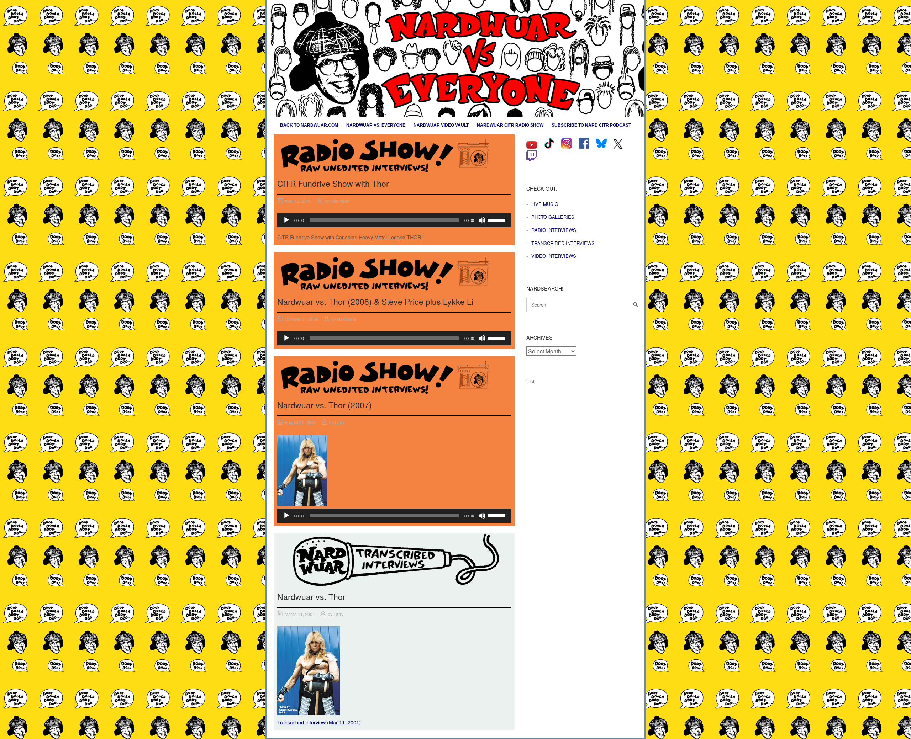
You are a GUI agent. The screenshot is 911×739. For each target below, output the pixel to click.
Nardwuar (339, 201)
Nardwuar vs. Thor (311, 596)
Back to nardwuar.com (309, 125)
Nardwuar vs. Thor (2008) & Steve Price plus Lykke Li (375, 301)
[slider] (497, 219)
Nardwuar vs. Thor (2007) (324, 405)
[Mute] (481, 220)
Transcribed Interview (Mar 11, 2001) (319, 722)
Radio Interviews (553, 230)
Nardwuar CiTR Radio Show (510, 125)
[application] (394, 220)
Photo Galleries (552, 216)
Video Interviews (553, 255)
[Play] (286, 220)
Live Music (544, 204)
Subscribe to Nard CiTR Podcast (591, 125)
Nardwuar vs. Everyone (375, 125)
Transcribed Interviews (563, 243)
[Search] (635, 304)
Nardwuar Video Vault (441, 125)
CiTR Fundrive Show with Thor (333, 183)
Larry (340, 422)
